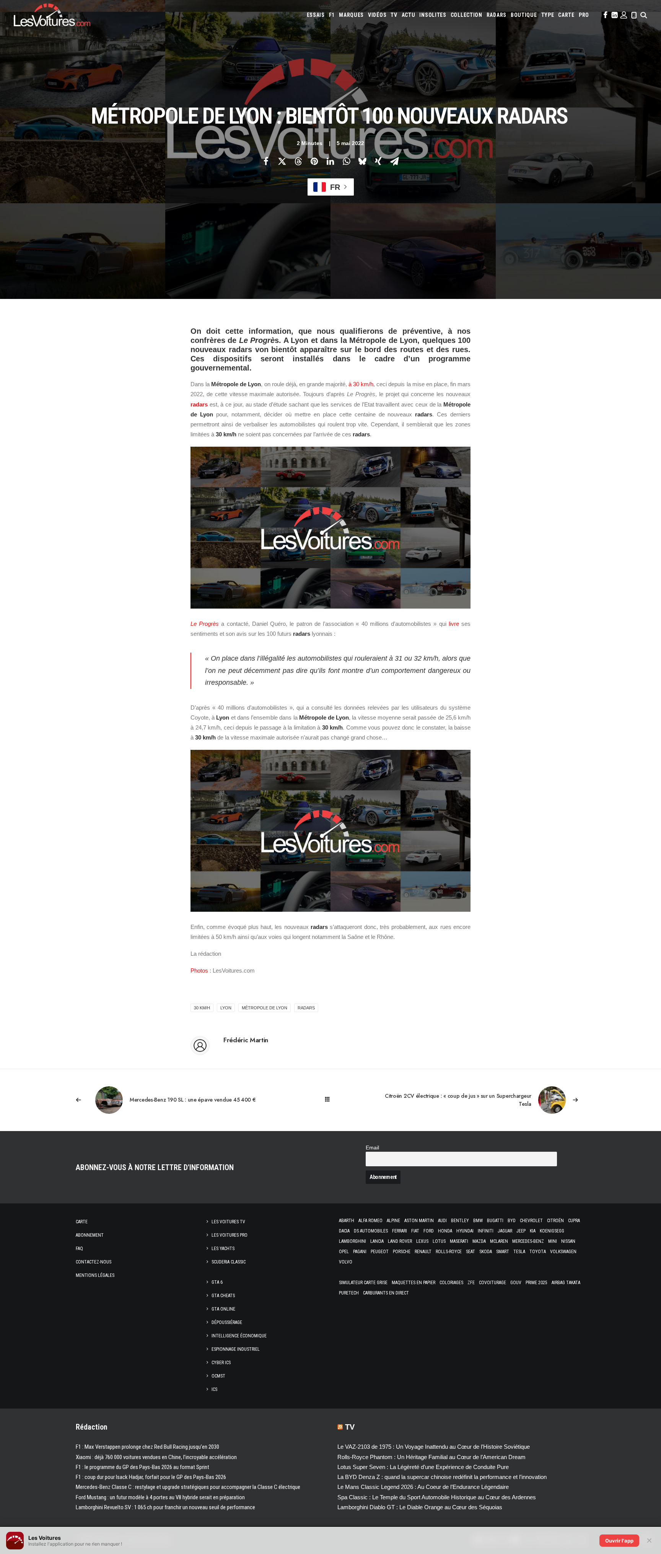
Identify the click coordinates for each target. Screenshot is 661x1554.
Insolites (432, 15)
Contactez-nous (93, 1262)
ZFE (471, 1282)
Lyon (225, 1008)
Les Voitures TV (228, 1221)
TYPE (547, 15)
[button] (605, 15)
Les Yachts (223, 1248)
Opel (344, 1251)
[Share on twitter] (282, 161)
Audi (442, 1220)
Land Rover (400, 1241)
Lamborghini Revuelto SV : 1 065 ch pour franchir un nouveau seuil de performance (165, 1507)
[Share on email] (394, 161)
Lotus (439, 1241)
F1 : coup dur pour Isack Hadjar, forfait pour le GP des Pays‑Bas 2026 (151, 1477)
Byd (512, 1220)
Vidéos (377, 15)
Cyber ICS (221, 1362)
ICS (214, 1389)
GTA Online (223, 1309)
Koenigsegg (552, 1231)
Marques (351, 15)
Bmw (478, 1220)
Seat (470, 1251)
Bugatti (495, 1220)
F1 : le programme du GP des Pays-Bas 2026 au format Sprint (142, 1467)
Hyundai (465, 1231)
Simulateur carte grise (363, 1282)
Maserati (459, 1241)
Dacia (344, 1231)
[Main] (330, 1099)
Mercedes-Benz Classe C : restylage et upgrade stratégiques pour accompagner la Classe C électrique (188, 1487)
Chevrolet (531, 1220)
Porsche (401, 1251)
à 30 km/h (360, 384)
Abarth (346, 1220)
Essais (316, 15)
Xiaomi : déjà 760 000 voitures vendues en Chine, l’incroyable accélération (156, 1457)
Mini (552, 1241)
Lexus (422, 1241)
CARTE (566, 15)
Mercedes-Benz (528, 1241)
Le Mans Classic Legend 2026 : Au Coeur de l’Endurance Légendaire (423, 1487)
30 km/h (202, 1008)
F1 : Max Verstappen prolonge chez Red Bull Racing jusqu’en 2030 (147, 1446)
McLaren (499, 1241)
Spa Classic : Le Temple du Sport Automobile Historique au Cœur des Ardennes (436, 1497)
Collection (466, 15)
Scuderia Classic (229, 1262)
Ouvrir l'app (619, 1541)
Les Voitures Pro (229, 1235)
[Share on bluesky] (362, 161)
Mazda (479, 1241)
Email (372, 1148)
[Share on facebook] (266, 161)
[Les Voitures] (52, 14)
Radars (496, 15)
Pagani (359, 1251)
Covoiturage (492, 1282)
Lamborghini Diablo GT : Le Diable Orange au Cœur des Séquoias (419, 1507)
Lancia (377, 1241)
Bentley (460, 1220)
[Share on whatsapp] (346, 161)
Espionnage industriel (236, 1349)
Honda (445, 1231)
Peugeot (380, 1251)
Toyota (537, 1251)
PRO (584, 15)
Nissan (568, 1241)
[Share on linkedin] (330, 161)
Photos (199, 970)
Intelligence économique (239, 1336)
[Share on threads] (298, 161)
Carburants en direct (386, 1293)
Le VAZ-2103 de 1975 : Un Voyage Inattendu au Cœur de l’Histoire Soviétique (433, 1446)
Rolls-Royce (449, 1251)
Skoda (485, 1251)
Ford (428, 1231)
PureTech (349, 1293)
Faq (79, 1248)
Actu (408, 15)
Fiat (415, 1231)
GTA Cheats (223, 1295)
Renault (423, 1251)
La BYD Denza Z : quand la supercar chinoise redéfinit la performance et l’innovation (442, 1477)
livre (454, 623)
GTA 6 (217, 1282)
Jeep (521, 1231)
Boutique (524, 15)
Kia (533, 1231)
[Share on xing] (378, 161)
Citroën (555, 1220)
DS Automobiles (371, 1231)
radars (199, 404)
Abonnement (90, 1235)
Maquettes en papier (413, 1282)
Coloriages (451, 1282)
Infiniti (485, 1231)
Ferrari (399, 1231)
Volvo (345, 1262)
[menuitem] (315, 15)
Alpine (393, 1220)
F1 (332, 15)
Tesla (519, 1251)
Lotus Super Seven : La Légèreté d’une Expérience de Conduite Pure (423, 1467)
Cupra (574, 1220)
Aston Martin (419, 1220)
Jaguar (505, 1231)
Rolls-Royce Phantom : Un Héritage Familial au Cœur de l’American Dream (431, 1457)
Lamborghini (352, 1241)
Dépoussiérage (227, 1322)
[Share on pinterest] (314, 161)
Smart (502, 1251)
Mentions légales (95, 1275)
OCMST (218, 1376)
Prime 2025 (536, 1282)
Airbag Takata (566, 1282)
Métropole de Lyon (264, 1008)
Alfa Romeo (370, 1220)
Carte (82, 1221)
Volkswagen (563, 1251)
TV (394, 15)
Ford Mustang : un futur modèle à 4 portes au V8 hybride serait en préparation (160, 1497)
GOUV (515, 1282)
